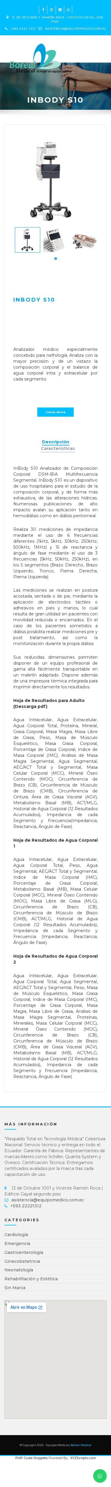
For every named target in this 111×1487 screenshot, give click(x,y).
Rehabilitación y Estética (31, 1278)
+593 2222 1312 (23, 28)
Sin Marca (14, 1287)
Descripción (55, 442)
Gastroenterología (23, 1252)
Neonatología (18, 1270)
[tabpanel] (27, 240)
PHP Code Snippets (31, 1458)
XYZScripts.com (83, 1458)
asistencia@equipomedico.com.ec (75, 28)
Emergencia (17, 1243)
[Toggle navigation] (100, 43)
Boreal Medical (81, 1445)
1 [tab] (55, 258)
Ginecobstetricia (22, 1261)
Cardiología (16, 1234)
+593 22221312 (25, 1206)
